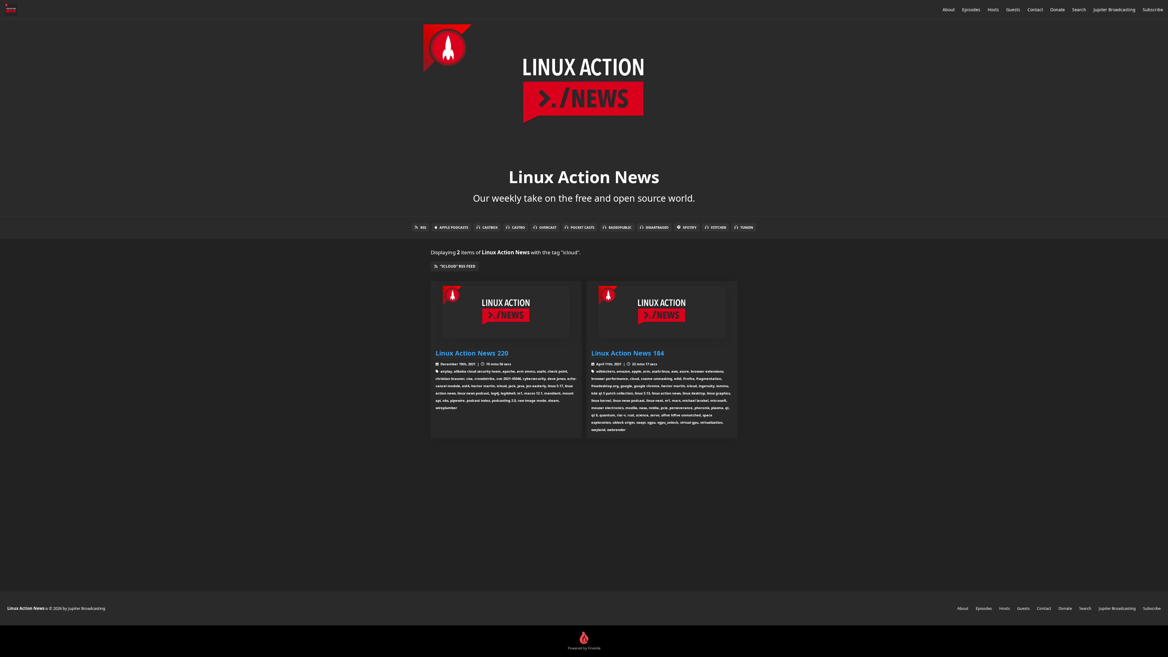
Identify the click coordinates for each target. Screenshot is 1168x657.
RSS (423, 227)
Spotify (690, 227)
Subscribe (1153, 9)
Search (1079, 9)
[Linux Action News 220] (506, 312)
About (949, 9)
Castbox (490, 227)
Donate (1057, 9)
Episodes (971, 9)
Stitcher (718, 227)
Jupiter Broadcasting (1114, 9)
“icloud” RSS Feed (457, 266)
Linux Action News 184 (627, 353)
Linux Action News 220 (472, 353)
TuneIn (746, 227)
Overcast (547, 227)
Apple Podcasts (454, 227)
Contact (1035, 9)
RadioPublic (620, 227)
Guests (1013, 9)
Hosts (993, 9)
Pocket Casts (582, 227)
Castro (518, 227)
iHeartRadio (657, 227)
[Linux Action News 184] (661, 312)
